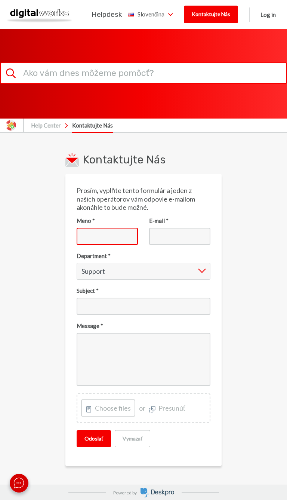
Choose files (113, 408)
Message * (90, 325)
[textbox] (143, 359)
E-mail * (159, 220)
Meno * (86, 220)
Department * (94, 255)
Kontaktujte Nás (211, 14)
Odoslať (93, 438)
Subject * (88, 290)
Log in (268, 14)
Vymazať (132, 438)
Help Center (46, 125)
